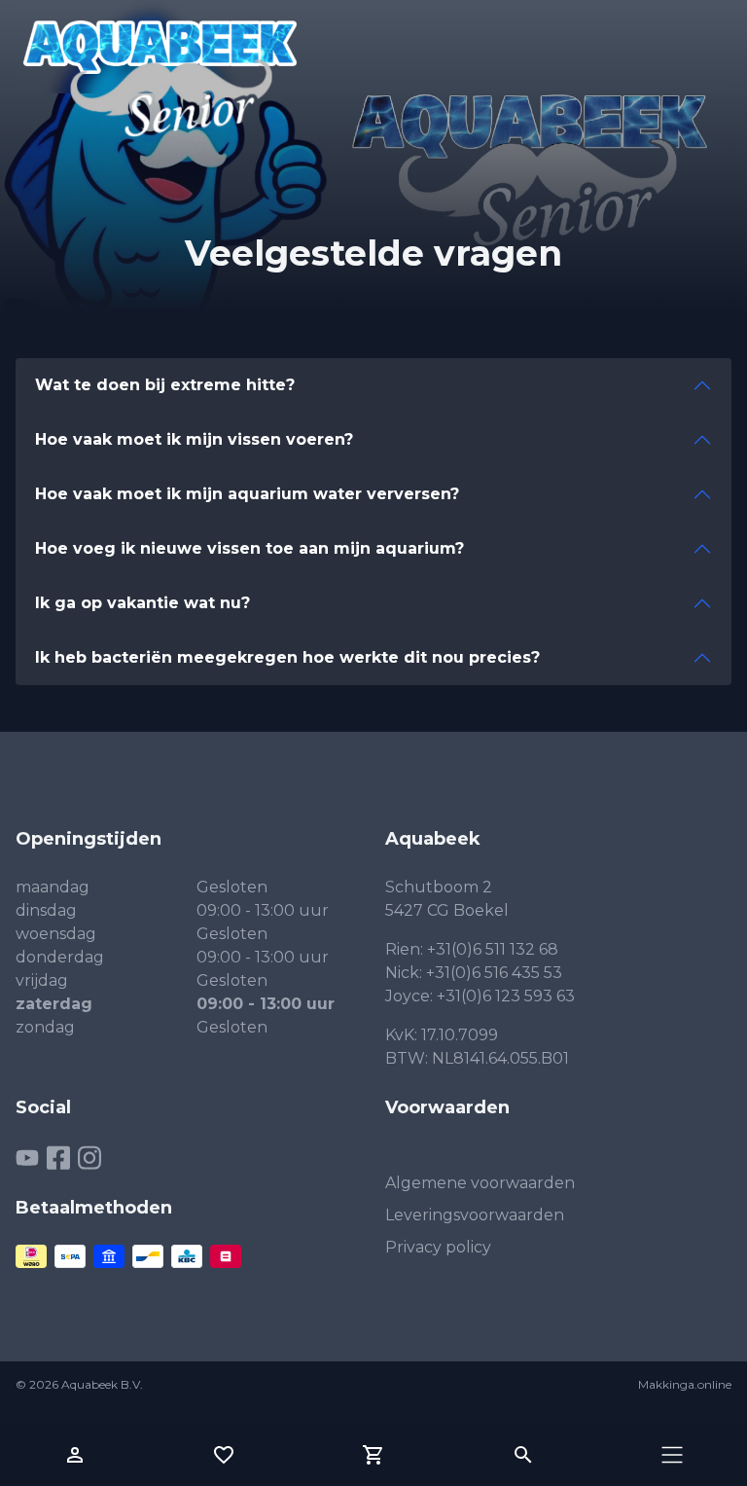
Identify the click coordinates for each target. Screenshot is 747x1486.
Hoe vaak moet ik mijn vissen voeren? (194, 439)
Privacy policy (438, 1247)
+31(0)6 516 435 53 (494, 972)
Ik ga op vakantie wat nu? (142, 603)
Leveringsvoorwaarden (474, 1215)
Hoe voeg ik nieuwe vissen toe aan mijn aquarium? (249, 548)
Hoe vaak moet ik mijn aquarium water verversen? (247, 494)
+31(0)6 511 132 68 (492, 949)
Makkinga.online (684, 1384)
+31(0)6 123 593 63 (506, 996)
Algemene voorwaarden (480, 1183)
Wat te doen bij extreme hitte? (165, 385)
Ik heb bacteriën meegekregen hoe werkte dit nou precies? (287, 657)
